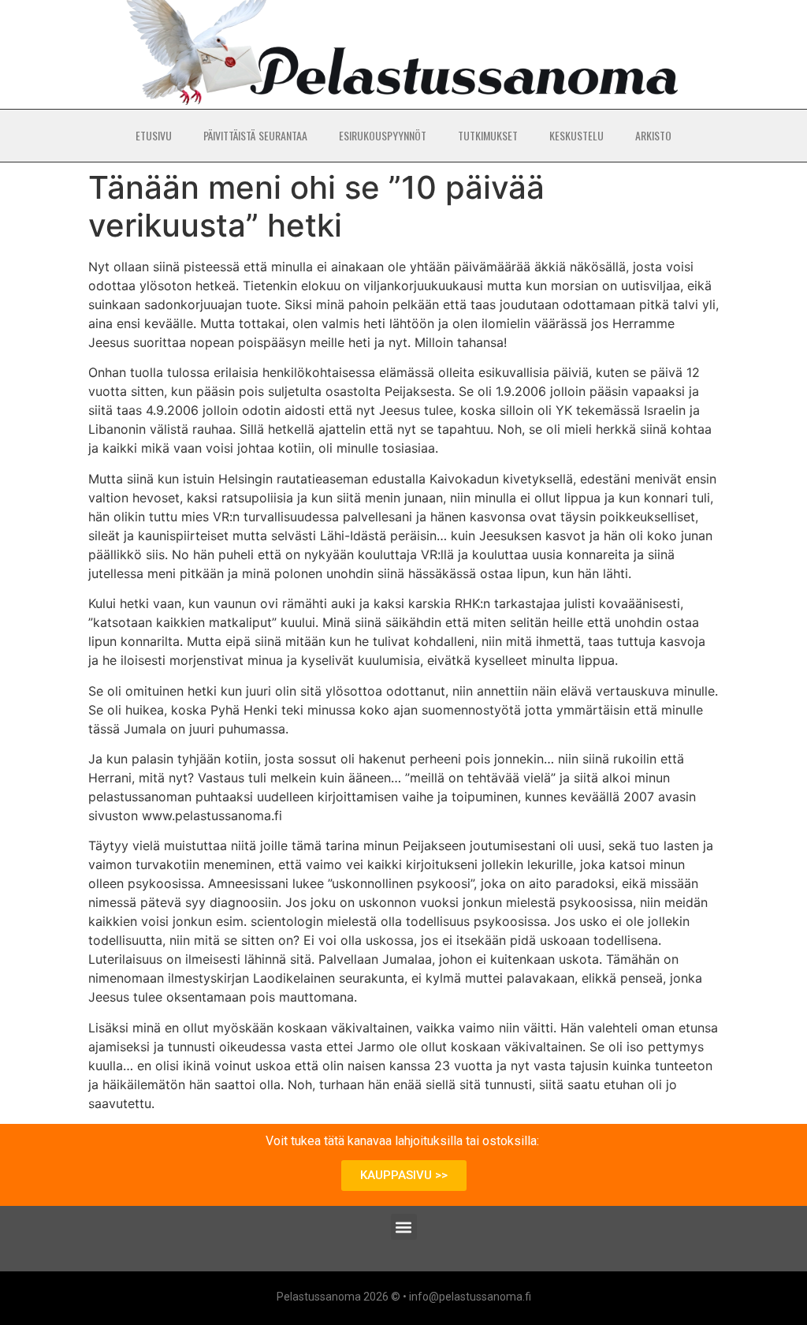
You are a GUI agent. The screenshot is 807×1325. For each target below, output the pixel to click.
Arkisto (653, 135)
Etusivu (154, 135)
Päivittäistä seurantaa (255, 135)
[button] (404, 1227)
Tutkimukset (488, 135)
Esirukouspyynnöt (382, 135)
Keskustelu (576, 135)
